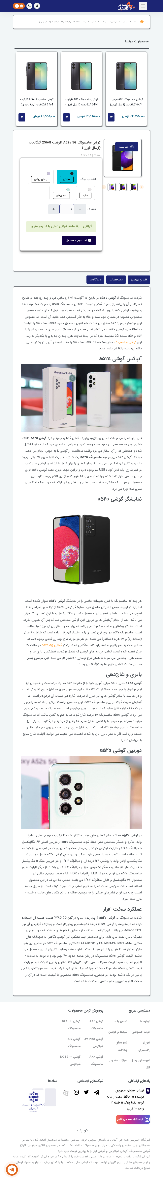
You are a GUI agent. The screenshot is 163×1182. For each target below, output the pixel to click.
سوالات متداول (118, 1060)
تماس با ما (120, 1021)
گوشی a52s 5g (52, 645)
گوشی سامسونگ (125, 342)
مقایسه (124, 146)
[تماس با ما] (12, 1170)
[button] (37, 6)
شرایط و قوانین (117, 1032)
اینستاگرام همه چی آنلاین (130, 1119)
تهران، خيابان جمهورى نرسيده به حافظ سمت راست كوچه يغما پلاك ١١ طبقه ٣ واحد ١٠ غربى (125, 1099)
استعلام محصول (77, 240)
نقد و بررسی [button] (139, 279)
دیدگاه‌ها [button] (95, 279)
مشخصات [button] (116, 279)
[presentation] (141, 187)
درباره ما (145, 1021)
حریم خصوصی (141, 1032)
